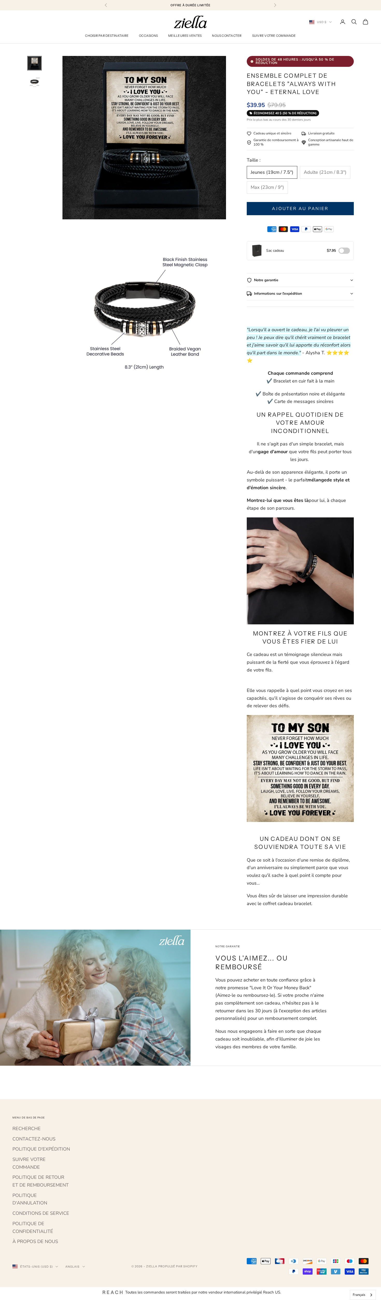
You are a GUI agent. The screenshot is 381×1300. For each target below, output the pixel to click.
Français (359, 1294)
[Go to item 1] (34, 63)
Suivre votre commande (274, 36)
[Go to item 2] (34, 82)
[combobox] (363, 1295)
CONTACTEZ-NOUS (33, 1139)
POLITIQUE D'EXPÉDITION (41, 1149)
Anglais (72, 1266)
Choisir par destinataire (107, 36)
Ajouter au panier (300, 209)
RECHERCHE (26, 1128)
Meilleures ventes (185, 36)
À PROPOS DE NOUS (35, 1241)
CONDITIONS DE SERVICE (40, 1213)
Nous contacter (227, 36)
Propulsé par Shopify (178, 1266)
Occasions (148, 36)
